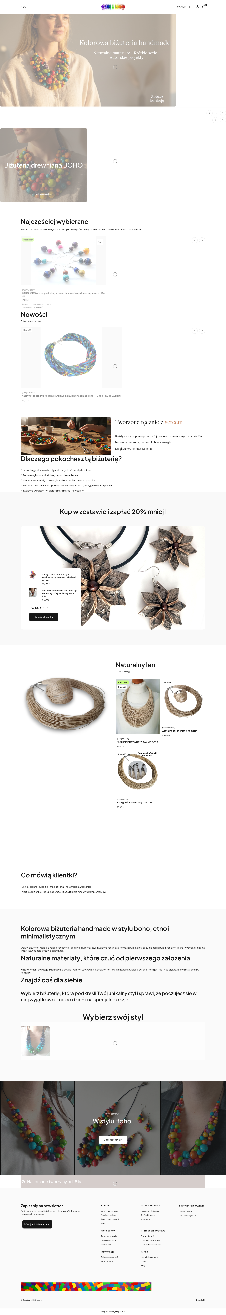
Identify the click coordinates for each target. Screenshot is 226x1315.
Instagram (145, 1219)
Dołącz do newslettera (37, 1224)
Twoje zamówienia (109, 1236)
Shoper (38, 1300)
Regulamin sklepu (108, 1215)
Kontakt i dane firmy (149, 1257)
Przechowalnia (107, 1244)
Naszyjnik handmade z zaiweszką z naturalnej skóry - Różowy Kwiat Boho (59, 593)
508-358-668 (185, 1211)
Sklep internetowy (112, 1312)
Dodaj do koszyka (44, 617)
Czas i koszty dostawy (150, 1240)
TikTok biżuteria (148, 1215)
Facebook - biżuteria (150, 1211)
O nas (143, 1261)
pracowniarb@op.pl (187, 1215)
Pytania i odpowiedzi (110, 1219)
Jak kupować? (107, 1261)
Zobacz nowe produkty (31, 321)
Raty (103, 1223)
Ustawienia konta (108, 1240)
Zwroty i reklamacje (109, 1211)
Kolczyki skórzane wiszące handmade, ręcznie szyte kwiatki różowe (58, 577)
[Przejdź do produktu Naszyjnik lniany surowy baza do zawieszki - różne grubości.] (138, 773)
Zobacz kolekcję (123, 671)
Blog (143, 1265)
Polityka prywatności (110, 1257)
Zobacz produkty (113, 1139)
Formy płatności (148, 1236)
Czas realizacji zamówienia (152, 1244)
